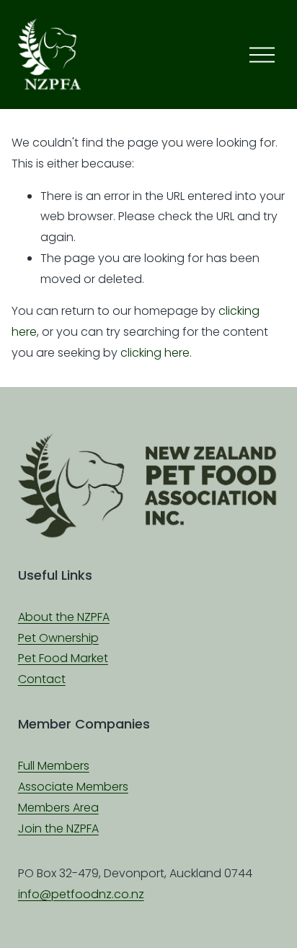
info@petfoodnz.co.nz (81, 894)
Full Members (53, 765)
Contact (42, 679)
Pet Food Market (63, 658)
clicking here (155, 352)
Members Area (58, 807)
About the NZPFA (64, 617)
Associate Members (73, 786)
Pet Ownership (58, 638)
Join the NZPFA (58, 828)
